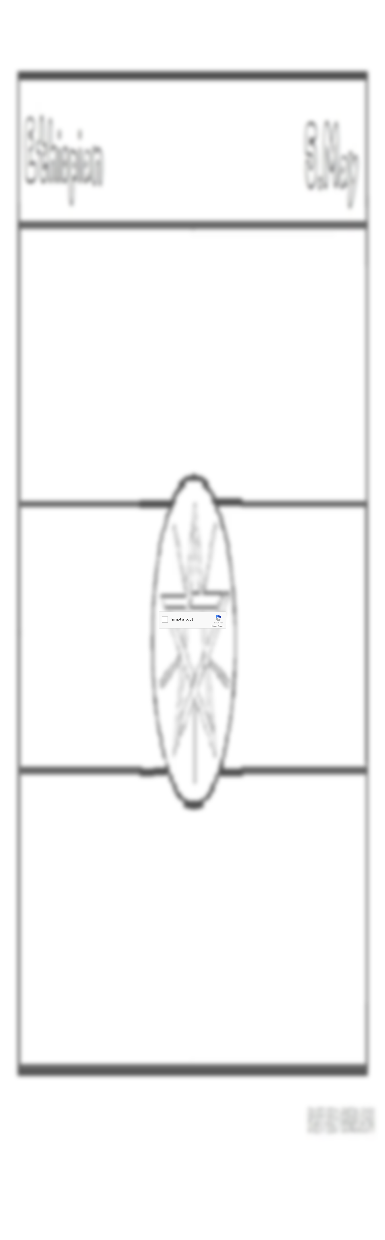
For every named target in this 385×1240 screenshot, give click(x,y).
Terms (220, 626)
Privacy (214, 626)
